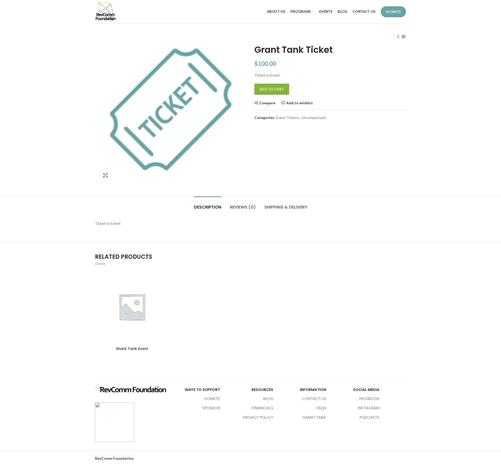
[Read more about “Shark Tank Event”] (164, 290)
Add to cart (272, 89)
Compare (267, 103)
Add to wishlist (299, 103)
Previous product (398, 36)
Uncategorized (314, 118)
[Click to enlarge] (105, 175)
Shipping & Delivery (285, 207)
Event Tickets (287, 118)
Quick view (164, 302)
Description (207, 207)
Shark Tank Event (132, 348)
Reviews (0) (243, 207)
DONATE (393, 12)
